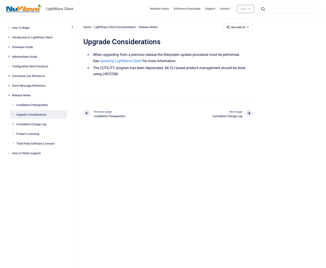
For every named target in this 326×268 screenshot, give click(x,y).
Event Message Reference (28, 85)
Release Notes (21, 95)
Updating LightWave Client (121, 61)
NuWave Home (159, 8)
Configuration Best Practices (30, 66)
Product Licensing (27, 134)
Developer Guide (22, 47)
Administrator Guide (24, 56)
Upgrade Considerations (31, 114)
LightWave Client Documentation (115, 27)
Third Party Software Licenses (35, 143)
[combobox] (289, 9)
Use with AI (238, 27)
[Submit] (263, 9)
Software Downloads (187, 8)
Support (210, 8)
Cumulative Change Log (31, 124)
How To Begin (21, 27)
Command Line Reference (28, 76)
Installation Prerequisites (32, 105)
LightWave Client (59, 9)
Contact (225, 8)
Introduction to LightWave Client (32, 37)
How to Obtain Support (26, 153)
